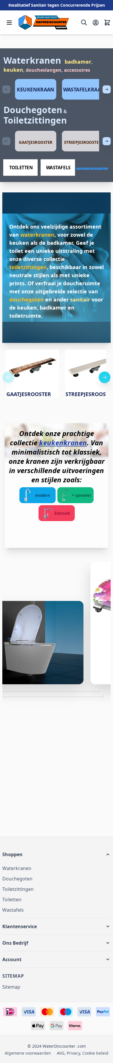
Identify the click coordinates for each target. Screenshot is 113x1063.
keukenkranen (63, 442)
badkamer (78, 61)
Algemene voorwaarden (28, 1053)
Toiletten (11, 899)
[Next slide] (107, 89)
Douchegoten (32, 110)
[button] (56, 854)
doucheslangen (43, 70)
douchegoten (26, 299)
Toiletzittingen (35, 120)
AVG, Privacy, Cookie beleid (82, 1053)
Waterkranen (32, 60)
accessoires (77, 70)
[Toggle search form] (84, 22)
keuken (13, 69)
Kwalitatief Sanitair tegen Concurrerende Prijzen (56, 5)
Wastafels (13, 910)
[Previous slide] (6, 89)
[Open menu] (9, 23)
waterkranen (37, 234)
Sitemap (11, 987)
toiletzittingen (28, 267)
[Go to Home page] (44, 22)
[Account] (95, 22)
